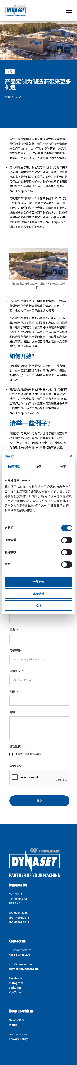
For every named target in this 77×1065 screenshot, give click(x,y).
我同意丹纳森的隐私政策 (28, 754)
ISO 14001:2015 (19, 918)
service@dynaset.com (24, 969)
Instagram (16, 983)
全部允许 (38, 581)
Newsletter (16, 1020)
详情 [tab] (38, 466)
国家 (13, 630)
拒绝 (38, 605)
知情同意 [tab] (14, 466)
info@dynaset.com (22, 964)
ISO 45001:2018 (19, 922)
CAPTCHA (15, 766)
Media (13, 1025)
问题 (13, 692)
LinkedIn (15, 988)
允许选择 (38, 593)
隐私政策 (16, 747)
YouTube (15, 992)
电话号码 (16, 671)
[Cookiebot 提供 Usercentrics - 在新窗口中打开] (55, 456)
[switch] (66, 540)
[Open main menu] (69, 10)
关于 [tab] (63, 466)
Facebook (15, 978)
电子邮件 (16, 650)
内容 (12, 712)
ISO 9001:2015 (18, 913)
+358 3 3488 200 (19, 955)
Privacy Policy (18, 1039)
